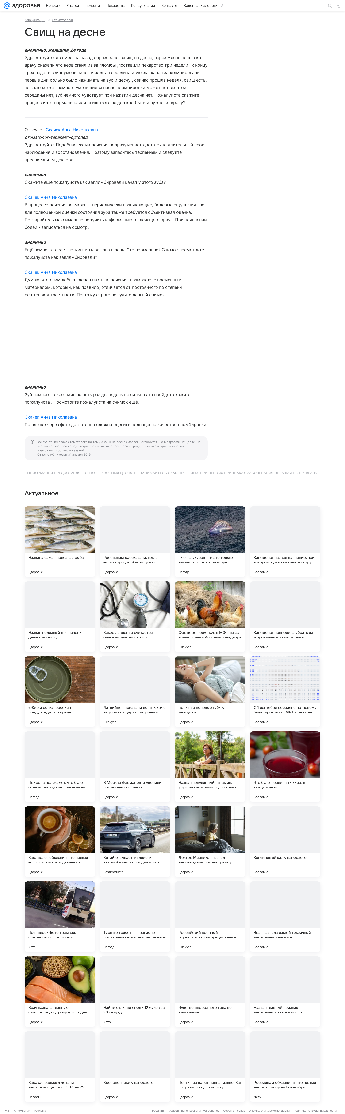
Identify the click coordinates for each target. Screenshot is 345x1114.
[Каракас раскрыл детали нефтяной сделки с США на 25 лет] (60, 1066)
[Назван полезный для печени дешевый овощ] (60, 616)
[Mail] (7, 5)
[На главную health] (25, 5)
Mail (7, 1110)
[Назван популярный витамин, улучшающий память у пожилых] (210, 766)
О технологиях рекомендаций (269, 1110)
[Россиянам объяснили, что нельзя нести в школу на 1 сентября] (285, 1066)
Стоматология (62, 20)
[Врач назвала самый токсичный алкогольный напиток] (285, 916)
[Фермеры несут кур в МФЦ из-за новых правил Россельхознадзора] (210, 616)
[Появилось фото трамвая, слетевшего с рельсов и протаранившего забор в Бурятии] (60, 916)
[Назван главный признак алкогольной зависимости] (285, 991)
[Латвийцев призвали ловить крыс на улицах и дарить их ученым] (135, 691)
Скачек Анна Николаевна (72, 129)
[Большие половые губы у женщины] (210, 691)
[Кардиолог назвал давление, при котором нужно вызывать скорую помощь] (285, 541)
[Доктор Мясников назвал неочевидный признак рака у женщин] (210, 841)
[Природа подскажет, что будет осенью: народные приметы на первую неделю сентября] (60, 766)
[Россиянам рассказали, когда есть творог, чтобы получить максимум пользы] (135, 541)
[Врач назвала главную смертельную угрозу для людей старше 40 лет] (60, 991)
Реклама (40, 1110)
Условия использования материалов (194, 1110)
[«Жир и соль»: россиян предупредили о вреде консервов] (60, 691)
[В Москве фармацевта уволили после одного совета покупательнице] (135, 766)
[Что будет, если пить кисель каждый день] (285, 766)
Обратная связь (234, 1110)
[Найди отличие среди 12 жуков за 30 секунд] (135, 991)
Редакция (158, 1110)
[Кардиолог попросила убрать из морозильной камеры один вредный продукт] (285, 616)
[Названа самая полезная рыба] (60, 541)
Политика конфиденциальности (315, 1110)
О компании (22, 1110)
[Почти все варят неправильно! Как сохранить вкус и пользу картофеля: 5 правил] (210, 1066)
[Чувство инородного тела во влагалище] (210, 991)
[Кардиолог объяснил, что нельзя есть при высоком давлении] (60, 841)
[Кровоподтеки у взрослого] (135, 1066)
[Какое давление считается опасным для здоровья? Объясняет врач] (135, 616)
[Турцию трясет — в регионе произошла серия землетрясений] (135, 916)
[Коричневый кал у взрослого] (285, 841)
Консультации (35, 20)
